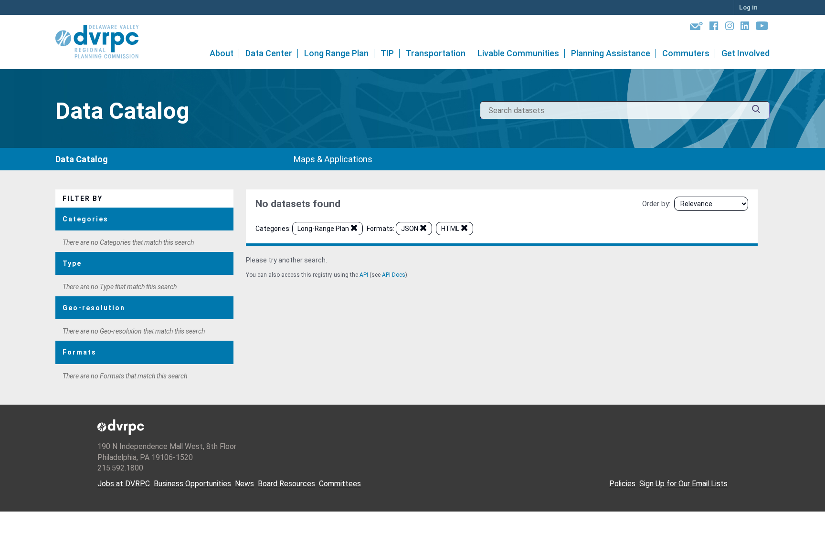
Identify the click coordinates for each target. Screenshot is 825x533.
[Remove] (354, 229)
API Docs (393, 275)
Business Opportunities (192, 483)
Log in (748, 7)
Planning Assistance (610, 53)
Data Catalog (81, 159)
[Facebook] (713, 27)
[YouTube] (762, 27)
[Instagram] (729, 27)
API (364, 275)
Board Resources (286, 483)
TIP (387, 53)
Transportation (435, 53)
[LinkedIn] (744, 27)
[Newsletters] (696, 27)
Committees (340, 483)
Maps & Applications (333, 159)
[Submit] (756, 110)
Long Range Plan (336, 53)
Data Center (268, 53)
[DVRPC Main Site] (103, 42)
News (244, 483)
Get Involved (745, 53)
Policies (622, 483)
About (221, 53)
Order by (655, 203)
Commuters (685, 53)
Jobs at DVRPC (123, 483)
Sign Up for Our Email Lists (683, 483)
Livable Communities (518, 53)
